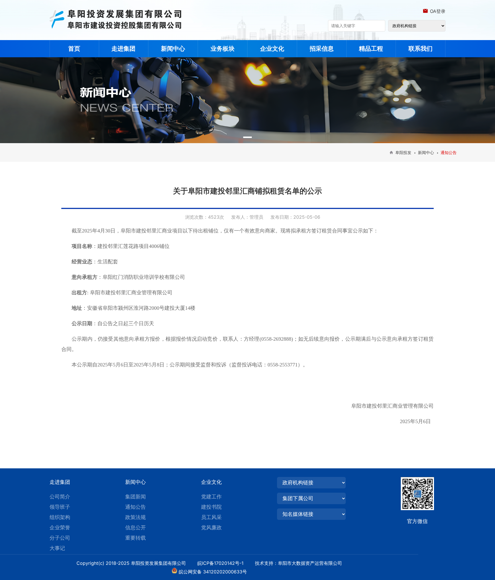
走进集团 (123, 48)
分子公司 (60, 538)
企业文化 (272, 48)
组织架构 (60, 517)
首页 (74, 48)
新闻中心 (173, 48)
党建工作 (211, 497)
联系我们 (420, 48)
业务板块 (223, 48)
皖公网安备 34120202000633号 (213, 572)
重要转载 (135, 538)
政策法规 (135, 517)
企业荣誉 (60, 527)
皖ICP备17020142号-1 (225, 563)
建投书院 (211, 507)
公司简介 (60, 497)
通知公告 (135, 507)
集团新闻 (135, 497)
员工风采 (211, 517)
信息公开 (135, 527)
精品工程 (371, 48)
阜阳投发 (403, 152)
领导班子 (60, 507)
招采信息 (322, 48)
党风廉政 (211, 527)
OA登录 (437, 11)
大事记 (57, 548)
